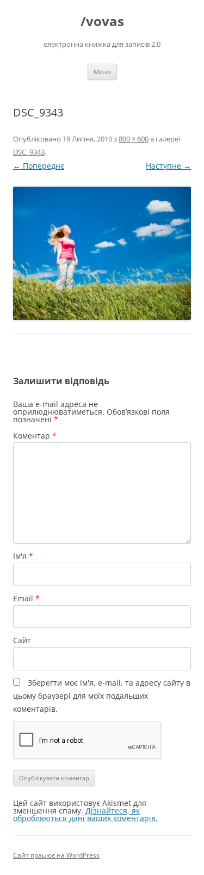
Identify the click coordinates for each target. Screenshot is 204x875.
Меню (102, 71)
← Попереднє (38, 166)
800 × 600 (134, 139)
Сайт (22, 640)
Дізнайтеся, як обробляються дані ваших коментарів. (85, 814)
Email (26, 598)
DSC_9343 (29, 152)
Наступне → (168, 166)
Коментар (35, 435)
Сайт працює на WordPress (56, 855)
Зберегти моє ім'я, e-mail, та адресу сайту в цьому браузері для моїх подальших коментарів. (101, 695)
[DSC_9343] (102, 253)
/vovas (102, 21)
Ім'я (23, 556)
